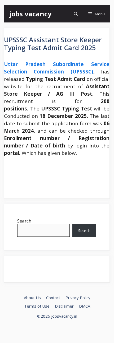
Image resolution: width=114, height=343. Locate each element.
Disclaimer (64, 306)
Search (24, 221)
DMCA (84, 306)
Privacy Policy (77, 297)
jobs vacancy (30, 13)
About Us (32, 297)
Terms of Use (37, 306)
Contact (53, 297)
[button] (75, 13)
